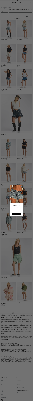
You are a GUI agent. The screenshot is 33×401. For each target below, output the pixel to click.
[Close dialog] (22, 186)
